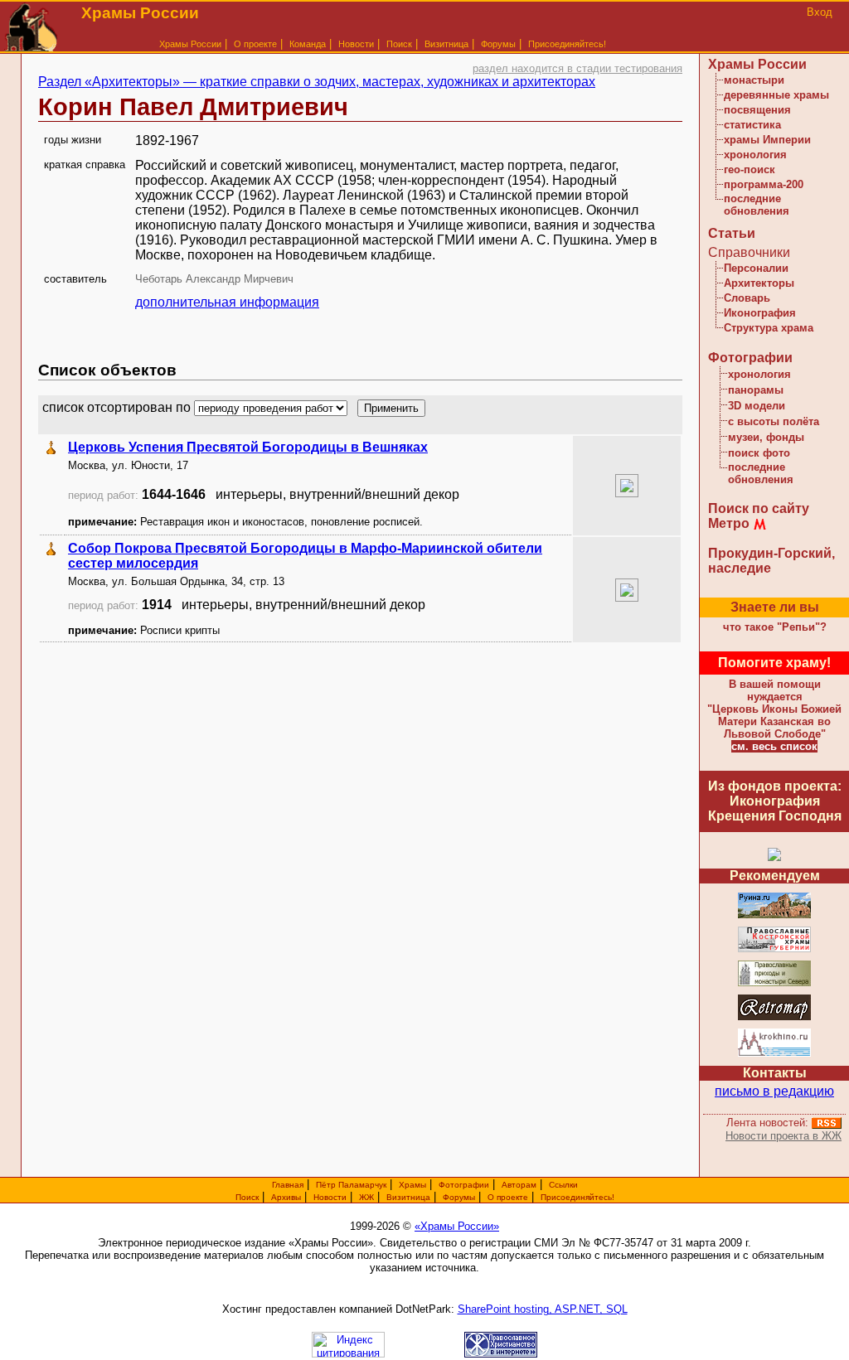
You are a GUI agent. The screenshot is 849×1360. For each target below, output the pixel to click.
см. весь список (774, 746)
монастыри (754, 80)
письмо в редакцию (774, 1091)
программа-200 (763, 184)
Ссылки (563, 1184)
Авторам (519, 1184)
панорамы (756, 390)
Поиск (399, 44)
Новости (356, 44)
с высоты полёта (773, 421)
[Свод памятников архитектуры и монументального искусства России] (774, 915)
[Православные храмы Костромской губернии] (774, 949)
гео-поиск (749, 169)
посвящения (757, 110)
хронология (755, 154)
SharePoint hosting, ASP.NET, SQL (543, 1309)
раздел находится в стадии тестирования (577, 68)
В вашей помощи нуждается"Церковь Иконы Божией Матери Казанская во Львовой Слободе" (774, 709)
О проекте (508, 1197)
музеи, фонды (766, 437)
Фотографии (750, 358)
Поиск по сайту (758, 508)
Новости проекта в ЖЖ (783, 1136)
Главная (287, 1184)
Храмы (412, 1184)
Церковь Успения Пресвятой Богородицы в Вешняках (248, 447)
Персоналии (756, 268)
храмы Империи (767, 139)
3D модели (756, 405)
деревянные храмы (776, 95)
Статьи (731, 233)
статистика (752, 125)
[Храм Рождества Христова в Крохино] (774, 1054)
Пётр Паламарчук (351, 1184)
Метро (729, 523)
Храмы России (190, 44)
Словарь (747, 298)
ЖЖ (366, 1197)
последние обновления (756, 204)
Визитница (446, 44)
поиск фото (759, 453)
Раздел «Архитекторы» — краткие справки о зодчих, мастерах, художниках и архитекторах (316, 82)
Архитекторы (759, 283)
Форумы (498, 44)
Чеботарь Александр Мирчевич (214, 279)
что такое (775, 627)
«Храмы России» (457, 1226)
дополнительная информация (227, 302)
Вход (819, 12)
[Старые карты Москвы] (774, 1017)
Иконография (760, 313)
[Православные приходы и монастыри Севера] (774, 983)
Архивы (286, 1197)
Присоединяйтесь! (567, 44)
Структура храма (768, 328)
